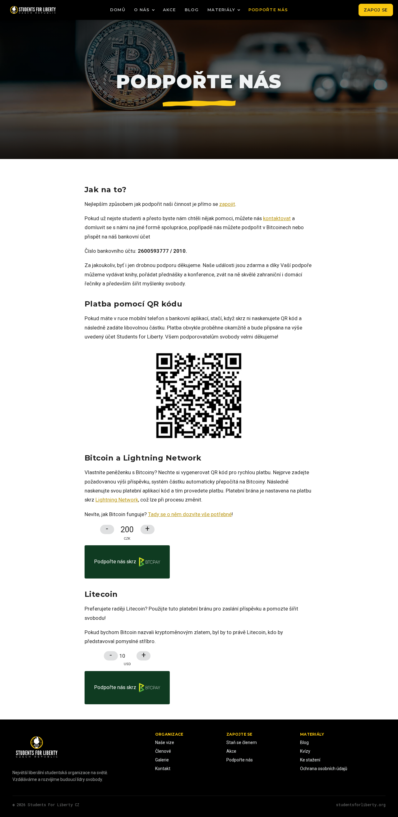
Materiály (221, 9)
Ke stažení (310, 759)
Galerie (162, 759)
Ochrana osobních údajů (323, 768)
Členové (163, 751)
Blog (192, 9)
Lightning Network (116, 500)
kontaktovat (277, 218)
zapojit (227, 204)
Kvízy (305, 751)
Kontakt (162, 768)
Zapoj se (376, 10)
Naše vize (164, 742)
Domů (117, 9)
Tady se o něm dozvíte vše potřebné (190, 514)
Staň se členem (241, 742)
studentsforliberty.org (361, 804)
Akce (169, 9)
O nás (142, 9)
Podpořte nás (268, 9)
